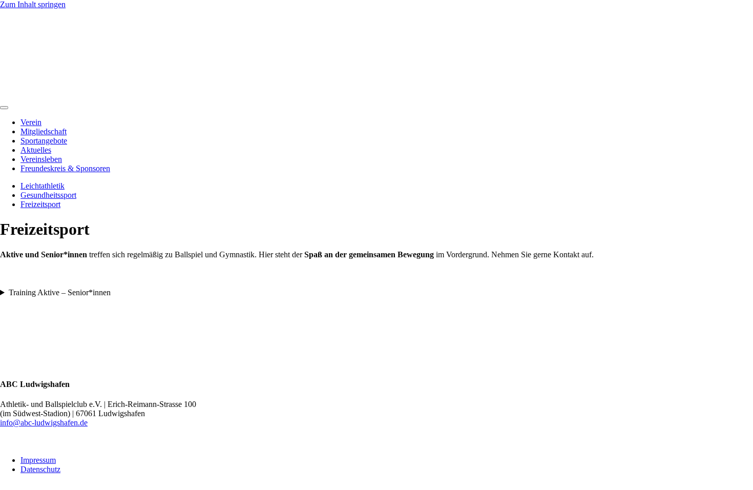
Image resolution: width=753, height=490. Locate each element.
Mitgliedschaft (43, 131)
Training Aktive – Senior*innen (60, 292)
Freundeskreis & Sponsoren (65, 168)
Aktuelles (35, 150)
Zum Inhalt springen (33, 4)
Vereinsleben (41, 159)
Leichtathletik (42, 185)
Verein (30, 122)
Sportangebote (43, 140)
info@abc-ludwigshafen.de (44, 422)
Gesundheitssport (48, 195)
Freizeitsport (40, 204)
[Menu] (4, 107)
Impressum (38, 460)
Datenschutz (40, 469)
